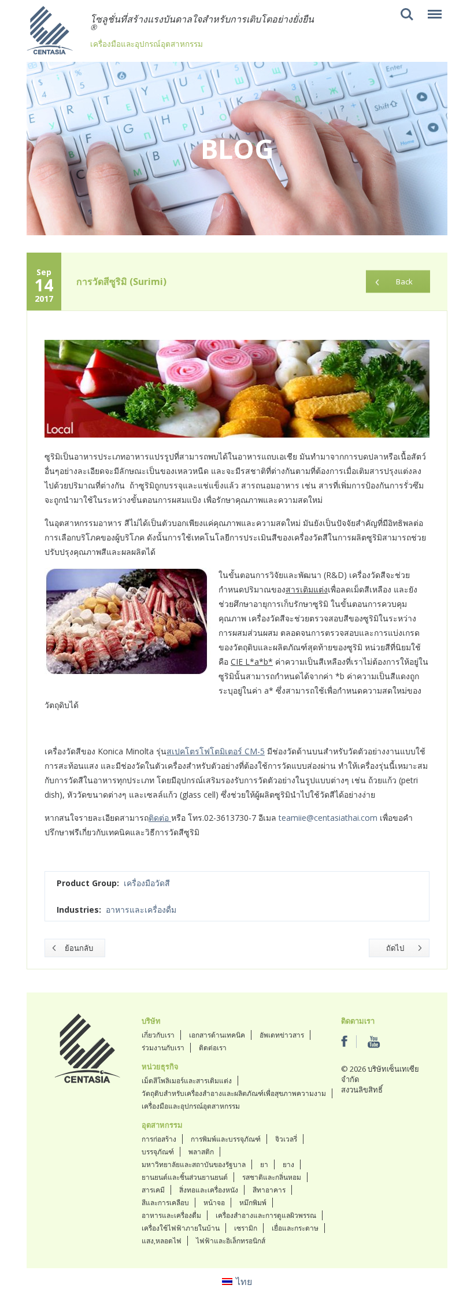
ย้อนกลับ (79, 948)
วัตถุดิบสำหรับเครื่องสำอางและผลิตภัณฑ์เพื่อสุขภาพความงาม (234, 1093)
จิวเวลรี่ (286, 1139)
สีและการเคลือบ (165, 1203)
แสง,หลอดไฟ (162, 1241)
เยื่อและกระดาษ (295, 1228)
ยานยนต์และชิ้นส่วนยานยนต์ (185, 1177)
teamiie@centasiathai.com (328, 817)
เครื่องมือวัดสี (147, 882)
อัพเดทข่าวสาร (282, 1035)
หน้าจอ (214, 1203)
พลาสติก (201, 1152)
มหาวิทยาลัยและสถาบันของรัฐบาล (194, 1164)
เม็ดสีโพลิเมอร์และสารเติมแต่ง (187, 1081)
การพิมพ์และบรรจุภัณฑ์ (226, 1139)
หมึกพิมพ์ (252, 1203)
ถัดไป (395, 948)
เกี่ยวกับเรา (158, 1035)
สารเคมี (153, 1190)
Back (404, 281)
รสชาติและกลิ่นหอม (271, 1177)
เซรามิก (245, 1228)
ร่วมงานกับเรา (163, 1048)
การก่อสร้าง (159, 1139)
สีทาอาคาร (269, 1190)
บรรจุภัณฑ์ (158, 1152)
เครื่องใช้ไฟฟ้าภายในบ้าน (181, 1228)
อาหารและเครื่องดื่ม (141, 909)
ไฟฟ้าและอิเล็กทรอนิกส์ (230, 1241)
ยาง (288, 1164)
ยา (264, 1164)
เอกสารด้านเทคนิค (217, 1035)
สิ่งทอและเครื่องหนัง (208, 1190)
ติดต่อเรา (213, 1048)
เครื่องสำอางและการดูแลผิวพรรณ (266, 1215)
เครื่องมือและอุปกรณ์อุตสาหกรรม (191, 1106)
